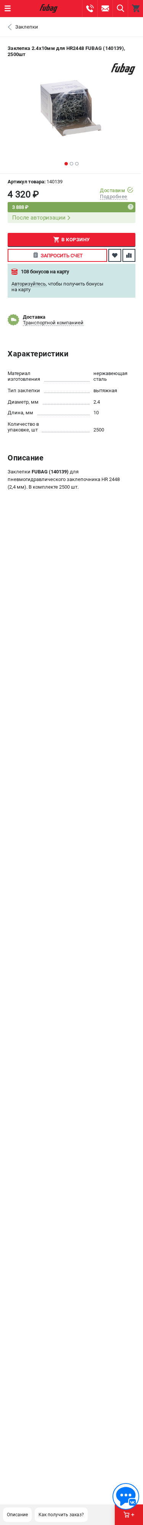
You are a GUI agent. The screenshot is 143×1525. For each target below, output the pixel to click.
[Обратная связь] (125, 1496)
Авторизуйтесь (28, 284)
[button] (66, 163)
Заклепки (26, 27)
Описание (17, 1514)
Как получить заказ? (61, 1514)
